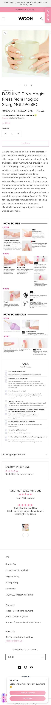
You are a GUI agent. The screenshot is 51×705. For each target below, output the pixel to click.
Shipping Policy (12, 576)
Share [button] (7, 123)
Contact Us (10, 589)
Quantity (5, 128)
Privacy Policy (11, 582)
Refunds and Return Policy (17, 570)
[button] (3, 19)
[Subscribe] (42, 657)
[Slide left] (20, 85)
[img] (25, 494)
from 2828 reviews (25, 498)
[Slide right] (32, 85)
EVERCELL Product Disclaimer (19, 595)
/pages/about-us (14, 641)
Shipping (5, 118)
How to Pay (10, 564)
